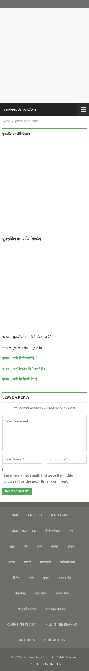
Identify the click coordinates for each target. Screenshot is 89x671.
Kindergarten (23, 531)
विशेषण (16, 577)
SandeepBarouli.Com (19, 109)
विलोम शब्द (45, 562)
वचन (39, 546)
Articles (27, 640)
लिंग (26, 546)
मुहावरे (46, 577)
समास (12, 562)
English (35, 515)
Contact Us (35, 663)
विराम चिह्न (20, 593)
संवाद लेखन (41, 593)
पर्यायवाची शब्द (67, 562)
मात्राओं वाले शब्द (27, 609)
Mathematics (63, 515)
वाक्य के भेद (65, 577)
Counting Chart (21, 624)
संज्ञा (12, 546)
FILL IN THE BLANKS (61, 624)
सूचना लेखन (62, 593)
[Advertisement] (44, 51)
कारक (71, 546)
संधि (31, 577)
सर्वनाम (54, 546)
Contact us (54, 640)
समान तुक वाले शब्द (56, 609)
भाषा (71, 531)
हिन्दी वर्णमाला (52, 531)
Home (14, 515)
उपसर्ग (27, 562)
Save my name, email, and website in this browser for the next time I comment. (38, 478)
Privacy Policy (52, 663)
